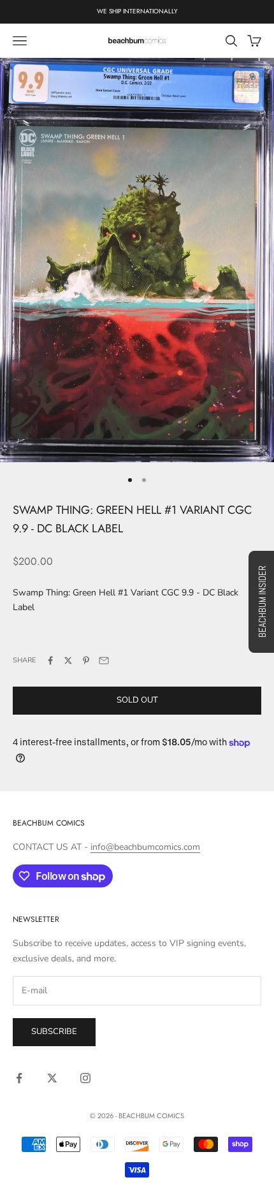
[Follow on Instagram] (85, 1078)
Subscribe (54, 1031)
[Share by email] (104, 660)
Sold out (137, 700)
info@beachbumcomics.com (145, 847)
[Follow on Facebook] (19, 1078)
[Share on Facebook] (50, 660)
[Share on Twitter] (68, 660)
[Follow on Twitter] (52, 1078)
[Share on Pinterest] (86, 660)
